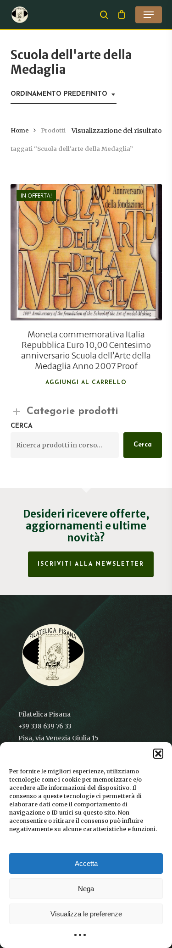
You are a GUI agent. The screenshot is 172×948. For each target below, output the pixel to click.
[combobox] (64, 94)
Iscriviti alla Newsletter (91, 564)
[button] (158, 753)
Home (20, 130)
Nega (86, 889)
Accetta (86, 863)
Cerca (22, 426)
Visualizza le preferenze (86, 914)
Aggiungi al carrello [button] (86, 383)
